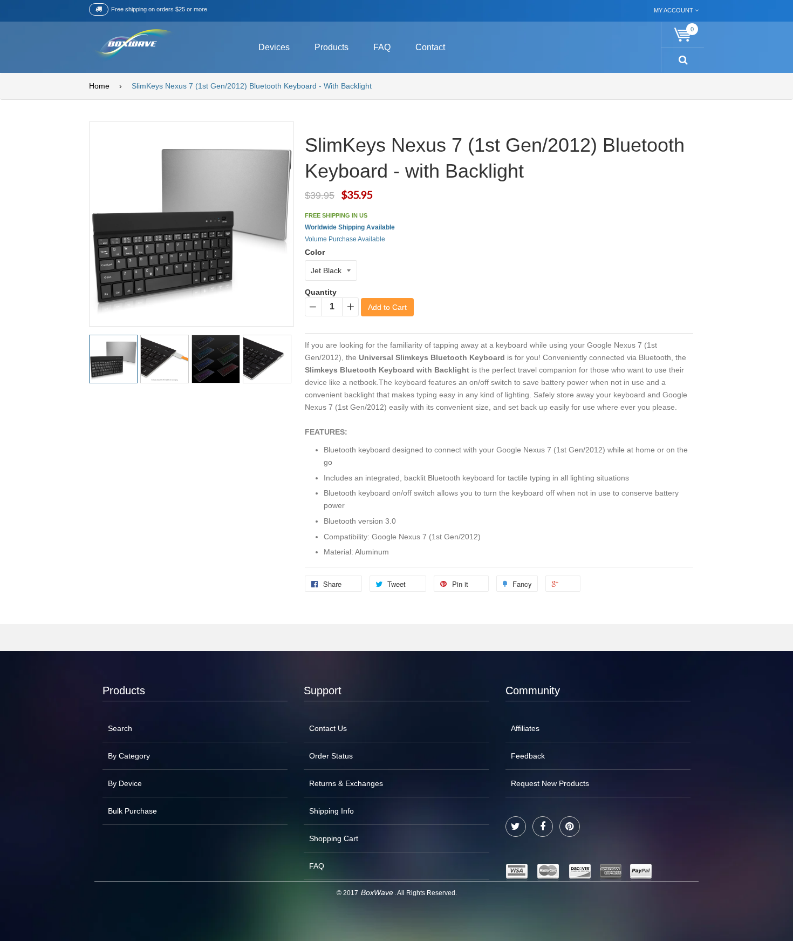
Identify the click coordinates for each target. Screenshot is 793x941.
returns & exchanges (346, 783)
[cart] (683, 35)
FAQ (316, 866)
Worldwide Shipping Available (350, 227)
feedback (528, 756)
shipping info (331, 811)
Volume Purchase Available (345, 239)
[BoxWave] (132, 45)
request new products (550, 783)
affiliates (525, 728)
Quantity (321, 292)
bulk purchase (132, 811)
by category (129, 756)
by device (125, 783)
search (120, 728)
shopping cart (333, 838)
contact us (328, 728)
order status (331, 756)
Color (315, 252)
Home (99, 86)
